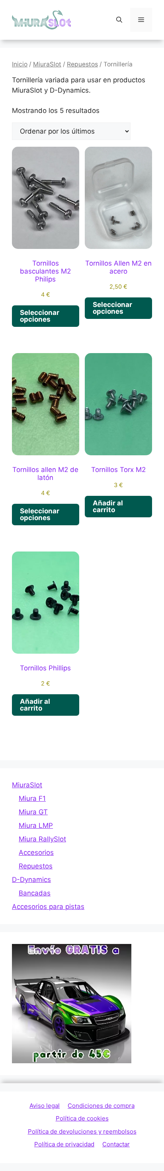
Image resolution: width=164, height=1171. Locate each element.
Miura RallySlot (42, 839)
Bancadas (35, 893)
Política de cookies (82, 1118)
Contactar (116, 1144)
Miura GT (33, 812)
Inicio (19, 64)
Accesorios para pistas (48, 907)
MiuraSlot (47, 64)
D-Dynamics (31, 880)
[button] (119, 20)
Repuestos (82, 64)
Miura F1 (32, 798)
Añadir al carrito (108, 506)
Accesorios (36, 852)
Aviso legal (44, 1105)
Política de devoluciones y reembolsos (82, 1131)
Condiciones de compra (101, 1105)
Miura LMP (36, 825)
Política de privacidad (64, 1144)
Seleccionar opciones (39, 316)
